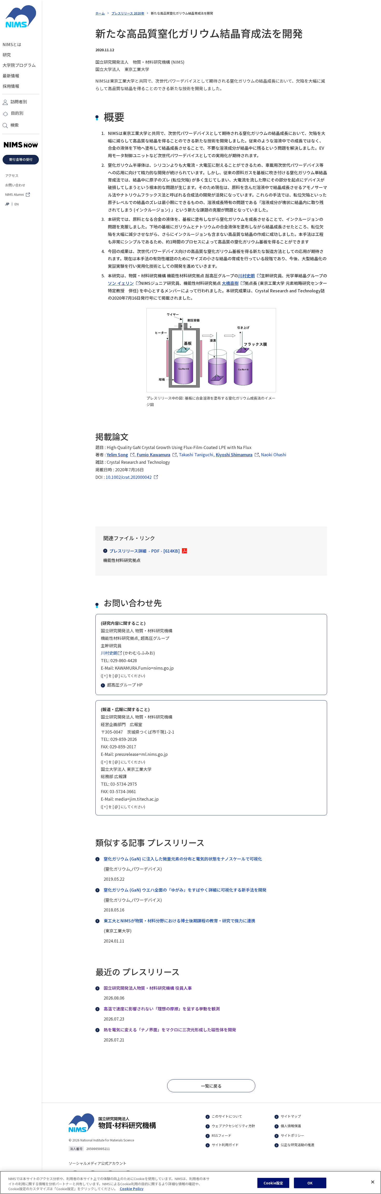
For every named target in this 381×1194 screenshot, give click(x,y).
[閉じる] (372, 1182)
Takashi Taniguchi (196, 454)
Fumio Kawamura (153, 454)
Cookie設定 (273, 1182)
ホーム (100, 13)
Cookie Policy (131, 1188)
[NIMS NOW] (21, 145)
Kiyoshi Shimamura (234, 454)
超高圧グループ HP (125, 685)
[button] (211, 1085)
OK (310, 1182)
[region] (190, 1182)
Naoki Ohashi (273, 454)
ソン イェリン (121, 283)
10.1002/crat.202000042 (129, 477)
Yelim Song (117, 454)
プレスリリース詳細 (144, 551)
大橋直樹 (230, 283)
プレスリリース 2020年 (127, 13)
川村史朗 (246, 275)
